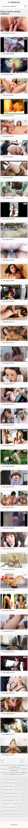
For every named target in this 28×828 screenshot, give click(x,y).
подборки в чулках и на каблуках (10, 814)
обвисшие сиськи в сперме (9, 807)
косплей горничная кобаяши (9, 779)
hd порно (13, 774)
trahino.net (15, 2)
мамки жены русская (7, 790)
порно (13, 767)
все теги (22, 814)
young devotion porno (7, 797)
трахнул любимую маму (8, 783)
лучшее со (22, 793)
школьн (17, 800)
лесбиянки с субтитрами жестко (10, 793)
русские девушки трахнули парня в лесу (12, 811)
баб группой (18, 790)
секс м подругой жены (7, 786)
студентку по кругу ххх (19, 804)
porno (20, 765)
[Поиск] (25, 6)
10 (25, 761)
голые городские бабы (8, 800)
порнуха (24, 772)
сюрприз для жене (7, 804)
